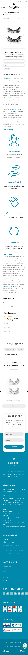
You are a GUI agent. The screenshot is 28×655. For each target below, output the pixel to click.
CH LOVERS (7, 578)
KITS (4, 572)
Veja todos (14, 369)
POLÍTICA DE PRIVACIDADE (13, 551)
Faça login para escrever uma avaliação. (14, 343)
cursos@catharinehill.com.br (13, 518)
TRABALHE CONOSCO (11, 554)
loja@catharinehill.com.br (12, 513)
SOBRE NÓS (7, 539)
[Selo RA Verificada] (16, 625)
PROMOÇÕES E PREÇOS (12, 548)
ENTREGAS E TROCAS (11, 545)
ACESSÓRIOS (8, 569)
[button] (1, 391)
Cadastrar (14, 446)
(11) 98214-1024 (14, 500)
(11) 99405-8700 (16, 504)
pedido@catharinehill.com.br (14, 526)
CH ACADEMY (8, 575)
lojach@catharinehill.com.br (13, 522)
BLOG (5, 581)
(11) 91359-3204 (17, 502)
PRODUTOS (7, 566)
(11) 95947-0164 (19, 498)
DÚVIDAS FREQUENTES (11, 542)
